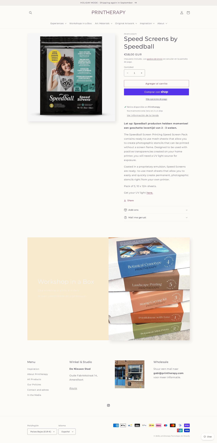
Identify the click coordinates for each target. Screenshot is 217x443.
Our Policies (34, 384)
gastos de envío (155, 59)
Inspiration (33, 369)
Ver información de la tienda (143, 115)
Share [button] (130, 200)
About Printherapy (37, 374)
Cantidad (128, 67)
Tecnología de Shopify (180, 436)
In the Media (34, 395)
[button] (30, 12)
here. (150, 192)
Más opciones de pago (156, 99)
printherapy (166, 436)
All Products (34, 379)
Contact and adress (38, 390)
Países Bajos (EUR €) (40, 431)
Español (66, 431)
